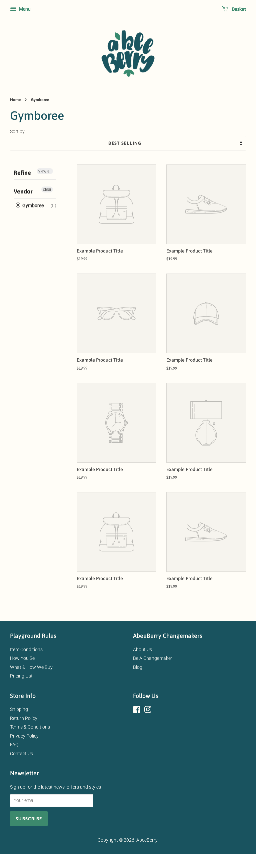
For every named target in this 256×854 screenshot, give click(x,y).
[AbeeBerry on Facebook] (137, 711)
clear (47, 189)
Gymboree (32, 205)
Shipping (19, 709)
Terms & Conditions (30, 727)
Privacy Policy (24, 736)
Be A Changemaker (152, 658)
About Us (142, 649)
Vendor (23, 191)
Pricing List (21, 676)
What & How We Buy (31, 667)
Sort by (17, 131)
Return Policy (23, 718)
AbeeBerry (146, 840)
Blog (137, 667)
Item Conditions (26, 649)
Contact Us (21, 753)
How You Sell (23, 658)
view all (44, 171)
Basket (238, 9)
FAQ (14, 744)
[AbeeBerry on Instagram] (147, 711)
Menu (24, 9)
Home (15, 99)
